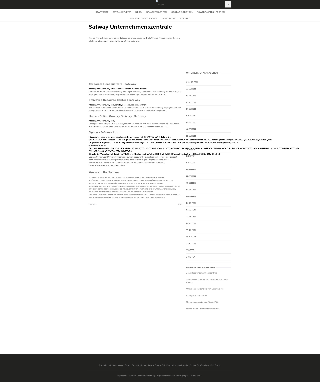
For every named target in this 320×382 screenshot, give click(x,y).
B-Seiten (191, 95)
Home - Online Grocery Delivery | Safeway (117, 116)
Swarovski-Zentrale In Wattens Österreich (108, 192)
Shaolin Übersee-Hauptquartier (159, 180)
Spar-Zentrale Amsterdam (132, 180)
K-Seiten (190, 156)
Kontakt (185, 18)
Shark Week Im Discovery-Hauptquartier (146, 177)
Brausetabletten (156, 12)
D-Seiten (191, 109)
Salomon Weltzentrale (122, 197)
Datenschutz (196, 375)
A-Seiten (191, 89)
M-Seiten (191, 169)
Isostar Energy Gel (182, 12)
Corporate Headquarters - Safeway (112, 84)
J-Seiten (190, 149)
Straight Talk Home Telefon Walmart (164, 194)
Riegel (138, 12)
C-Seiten (191, 102)
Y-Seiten (190, 250)
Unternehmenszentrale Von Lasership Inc (204, 288)
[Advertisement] (135, 62)
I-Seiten (190, 142)
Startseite (102, 12)
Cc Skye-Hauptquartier (196, 295)
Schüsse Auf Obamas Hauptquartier (104, 180)
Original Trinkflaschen (143, 18)
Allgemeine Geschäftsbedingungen (172, 375)
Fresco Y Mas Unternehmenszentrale (203, 308)
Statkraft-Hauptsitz (138, 189)
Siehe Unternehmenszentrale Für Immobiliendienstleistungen (115, 183)
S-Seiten (191, 209)
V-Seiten (191, 230)
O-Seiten (191, 183)
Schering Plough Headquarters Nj (164, 186)
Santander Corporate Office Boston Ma (106, 186)
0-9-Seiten (192, 82)
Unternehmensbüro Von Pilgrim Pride (202, 302)
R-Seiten (191, 203)
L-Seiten (190, 162)
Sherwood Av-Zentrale (153, 183)
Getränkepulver (121, 12)
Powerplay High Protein (211, 12)
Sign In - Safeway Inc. (103, 132)
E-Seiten (190, 115)
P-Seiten (191, 189)
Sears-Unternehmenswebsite (140, 192)
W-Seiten (191, 236)
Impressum (122, 375)
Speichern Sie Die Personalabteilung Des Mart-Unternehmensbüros (118, 194)
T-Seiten (191, 216)
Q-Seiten (191, 196)
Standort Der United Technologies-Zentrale (108, 189)
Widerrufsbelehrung (146, 375)
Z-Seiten (191, 257)
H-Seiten (191, 136)
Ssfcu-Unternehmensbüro (100, 197)
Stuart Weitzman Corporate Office (149, 197)
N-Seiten (191, 176)
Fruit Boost (168, 18)
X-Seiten (191, 243)
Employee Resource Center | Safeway (114, 99)
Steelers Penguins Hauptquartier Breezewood (109, 177)
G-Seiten (191, 129)
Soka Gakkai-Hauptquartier (136, 186)
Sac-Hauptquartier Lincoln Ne (162, 189)
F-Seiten (190, 122)
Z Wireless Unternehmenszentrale (201, 273)
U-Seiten (191, 223)
